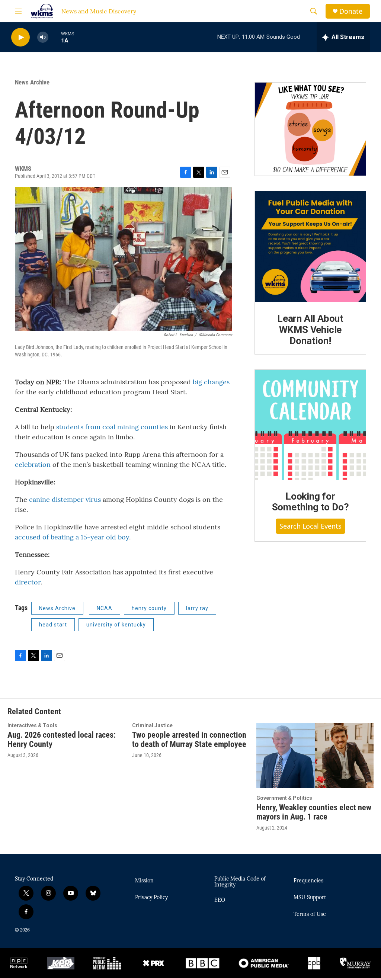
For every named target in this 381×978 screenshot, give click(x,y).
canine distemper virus (66, 499)
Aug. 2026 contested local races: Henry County (61, 739)
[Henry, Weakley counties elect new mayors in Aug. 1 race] (315, 755)
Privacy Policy (151, 898)
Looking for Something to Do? (310, 502)
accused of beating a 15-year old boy (72, 537)
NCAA (104, 608)
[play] (20, 37)
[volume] (42, 37)
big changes (211, 382)
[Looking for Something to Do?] (310, 425)
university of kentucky (116, 625)
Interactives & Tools (32, 725)
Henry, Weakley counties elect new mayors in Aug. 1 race (313, 812)
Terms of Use (310, 914)
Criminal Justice (152, 725)
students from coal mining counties (112, 427)
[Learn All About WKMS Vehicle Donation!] (310, 246)
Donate (350, 11)
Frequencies (308, 881)
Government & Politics (284, 798)
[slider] (55, 37)
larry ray (197, 608)
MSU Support (310, 898)
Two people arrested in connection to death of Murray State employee (189, 739)
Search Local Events (310, 526)
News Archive (32, 82)
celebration (33, 464)
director (28, 582)
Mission (144, 881)
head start (53, 625)
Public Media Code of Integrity (240, 882)
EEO (219, 900)
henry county (149, 608)
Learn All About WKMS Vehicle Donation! (310, 329)
